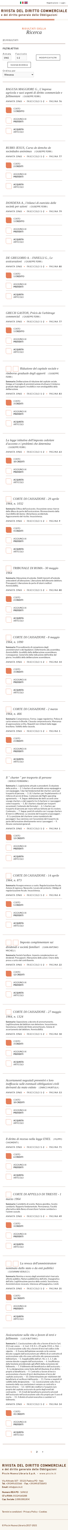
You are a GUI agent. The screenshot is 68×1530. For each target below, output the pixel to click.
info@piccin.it (15, 1487)
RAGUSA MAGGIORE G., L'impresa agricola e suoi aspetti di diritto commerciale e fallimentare (34, 92)
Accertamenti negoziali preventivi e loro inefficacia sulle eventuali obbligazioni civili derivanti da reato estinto (32, 1084)
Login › (63, 3)
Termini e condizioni (12, 1511)
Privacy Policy (30, 1511)
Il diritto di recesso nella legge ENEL (28, 1139)
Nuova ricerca (19, 65)
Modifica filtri (48, 57)
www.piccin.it (48, 1473)
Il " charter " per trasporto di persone (28, 777)
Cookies (43, 1511)
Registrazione (52, 3)
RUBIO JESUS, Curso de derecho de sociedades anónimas (28, 149)
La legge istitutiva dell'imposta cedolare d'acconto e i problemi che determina (30, 441)
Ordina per (9, 70)
